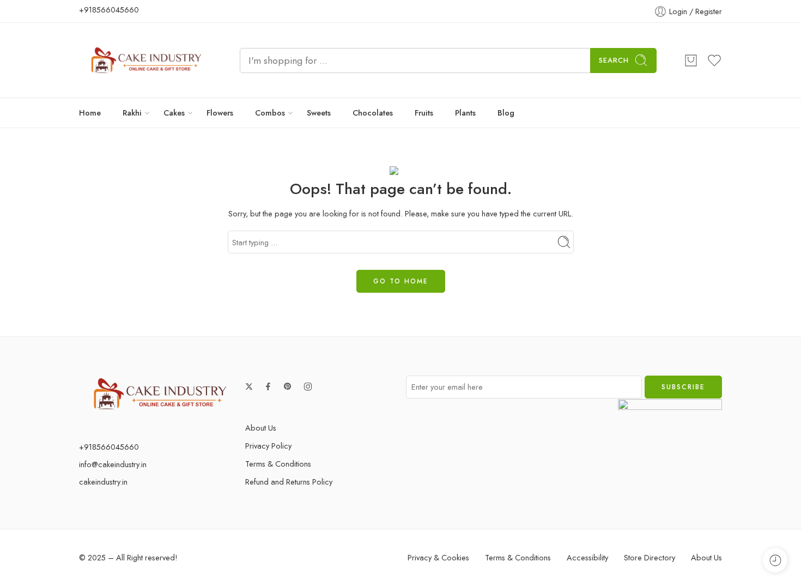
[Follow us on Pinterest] (287, 386)
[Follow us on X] (249, 386)
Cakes (174, 112)
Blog (505, 112)
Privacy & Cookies (438, 557)
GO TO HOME (400, 281)
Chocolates (373, 112)
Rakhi (132, 112)
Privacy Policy (268, 445)
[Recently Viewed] (775, 560)
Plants (465, 112)
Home (90, 112)
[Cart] (691, 60)
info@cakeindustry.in (113, 464)
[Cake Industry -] (146, 60)
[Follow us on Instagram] (308, 386)
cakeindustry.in (103, 481)
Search (614, 60)
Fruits (424, 112)
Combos (270, 112)
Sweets (319, 112)
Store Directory (649, 557)
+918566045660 (109, 9)
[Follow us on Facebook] (268, 386)
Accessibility (587, 557)
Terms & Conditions (278, 463)
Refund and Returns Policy (288, 481)
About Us (260, 427)
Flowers (220, 112)
